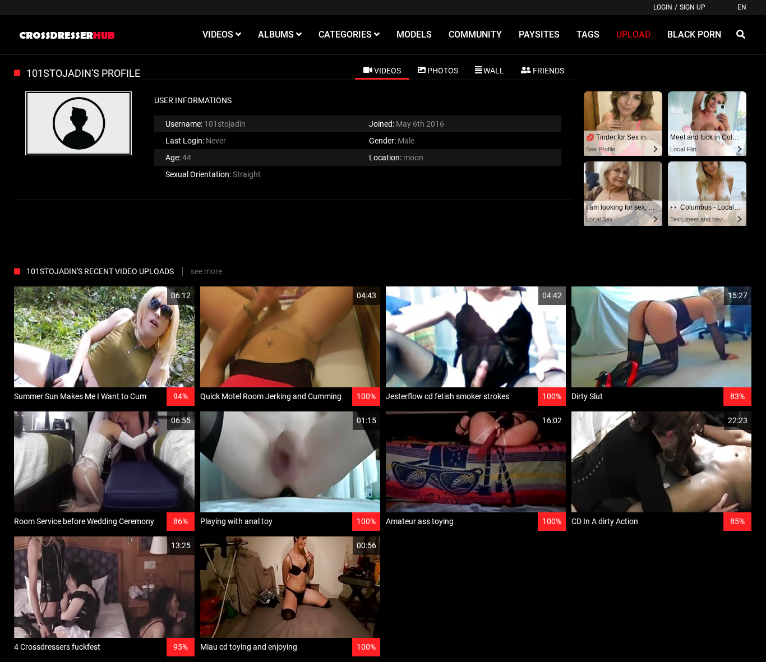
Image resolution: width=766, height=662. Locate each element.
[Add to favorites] (159, 295)
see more (206, 271)
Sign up (692, 7)
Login (662, 7)
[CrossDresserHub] (66, 34)
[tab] (382, 70)
